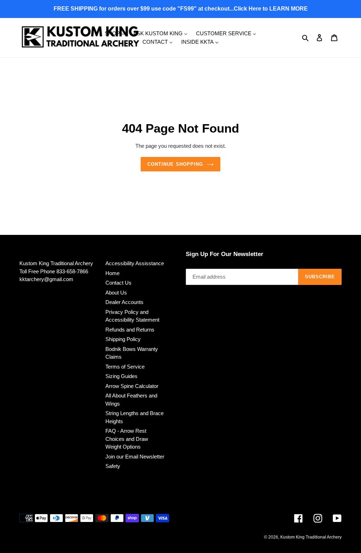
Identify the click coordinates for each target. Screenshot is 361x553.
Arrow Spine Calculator (131, 386)
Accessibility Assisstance (134, 263)
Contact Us (118, 283)
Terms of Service (125, 367)
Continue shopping (175, 164)
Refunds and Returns (129, 330)
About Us (116, 293)
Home (112, 273)
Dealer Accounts (124, 302)
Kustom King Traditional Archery (311, 537)
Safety (112, 466)
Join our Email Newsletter (134, 457)
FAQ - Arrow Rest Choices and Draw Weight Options (126, 439)
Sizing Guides (121, 376)
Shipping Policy (123, 339)
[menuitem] (114, 33)
